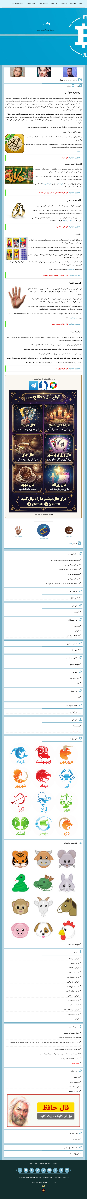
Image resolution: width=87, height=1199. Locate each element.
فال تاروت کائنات (74, 967)
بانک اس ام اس (43, 3)
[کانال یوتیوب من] (26, 1170)
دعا (78, 683)
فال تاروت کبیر (75, 963)
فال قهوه (77, 626)
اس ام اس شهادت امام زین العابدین (69, 569)
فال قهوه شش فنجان (73, 635)
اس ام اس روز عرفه (74, 574)
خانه (80, 3)
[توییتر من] (37, 1170)
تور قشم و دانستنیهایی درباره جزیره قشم (67, 1049)
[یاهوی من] (67, 1170)
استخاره (79, 151)
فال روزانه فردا (75, 1153)
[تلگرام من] (61, 1170)
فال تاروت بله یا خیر (74, 1014)
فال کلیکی (76, 697)
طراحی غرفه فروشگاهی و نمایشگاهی (69, 1058)
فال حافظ (73, 3)
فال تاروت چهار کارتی (73, 981)
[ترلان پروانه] (44, 72)
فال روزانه (54, 3)
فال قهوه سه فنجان (74, 630)
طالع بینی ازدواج (67, 220)
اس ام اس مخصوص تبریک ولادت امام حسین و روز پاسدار (63, 583)
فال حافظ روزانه (47, 183)
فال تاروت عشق (75, 1004)
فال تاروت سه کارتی (73, 977)
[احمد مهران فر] (70, 72)
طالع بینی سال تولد (74, 944)
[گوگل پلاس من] (31, 1170)
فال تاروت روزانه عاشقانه (72, 1009)
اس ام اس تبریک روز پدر (72, 564)
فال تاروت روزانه (74, 958)
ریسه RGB (76, 725)
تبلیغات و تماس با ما (17, 3)
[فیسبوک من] (55, 1170)
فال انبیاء (77, 611)
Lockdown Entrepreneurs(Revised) (70, 1037)
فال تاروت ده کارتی (74, 1000)
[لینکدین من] (20, 1170)
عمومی (70, 543)
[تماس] (43, 1170)
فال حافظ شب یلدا (74, 1086)
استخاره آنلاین (31, 3)
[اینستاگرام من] (49, 1170)
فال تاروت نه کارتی (74, 995)
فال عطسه (76, 1139)
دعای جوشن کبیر (74, 678)
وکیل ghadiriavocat (68, 80)
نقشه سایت (34, 1182)
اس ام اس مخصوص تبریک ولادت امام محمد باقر (65, 560)
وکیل (46, 23)
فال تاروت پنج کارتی (73, 986)
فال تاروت (64, 3)
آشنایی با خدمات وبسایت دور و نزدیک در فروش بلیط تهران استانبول (59, 1053)
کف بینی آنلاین (75, 317)
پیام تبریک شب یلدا (74, 1091)
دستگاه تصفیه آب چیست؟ (72, 1033)
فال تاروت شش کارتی (73, 991)
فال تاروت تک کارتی (74, 972)
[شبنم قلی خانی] (17, 72)
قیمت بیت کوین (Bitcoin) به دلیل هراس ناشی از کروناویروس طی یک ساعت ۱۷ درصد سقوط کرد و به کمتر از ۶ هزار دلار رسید (45, 1043)
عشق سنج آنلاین (75, 711)
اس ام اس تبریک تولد (73, 578)
